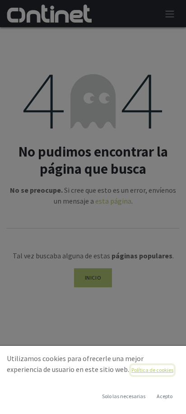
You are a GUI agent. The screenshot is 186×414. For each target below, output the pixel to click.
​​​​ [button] (123, 396)
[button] (164, 396)
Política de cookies (152, 369)
